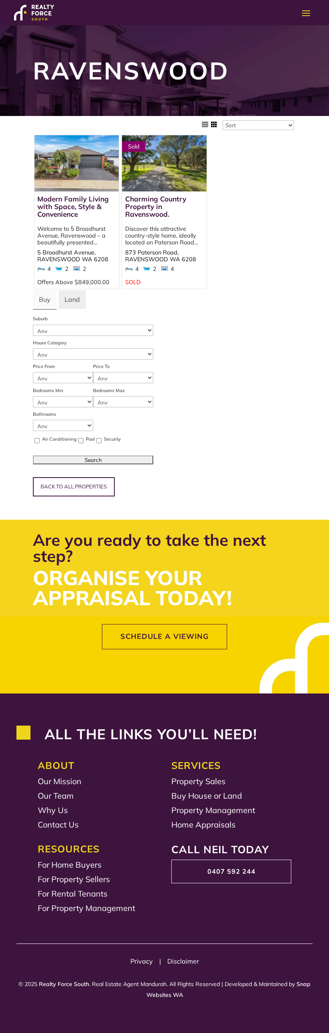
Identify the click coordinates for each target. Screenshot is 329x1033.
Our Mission (59, 781)
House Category (50, 343)
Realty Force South (64, 984)
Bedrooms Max (109, 390)
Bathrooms (44, 414)
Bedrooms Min (48, 390)
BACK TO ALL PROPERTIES (74, 486)
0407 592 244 (231, 871)
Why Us (53, 810)
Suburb (40, 318)
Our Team (56, 796)
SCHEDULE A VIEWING (164, 636)
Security (112, 439)
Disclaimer (183, 961)
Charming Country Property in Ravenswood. (155, 206)
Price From (44, 366)
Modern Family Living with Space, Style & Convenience (73, 206)
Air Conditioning (59, 439)
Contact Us (58, 824)
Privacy (144, 961)
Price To (101, 366)
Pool (90, 439)
